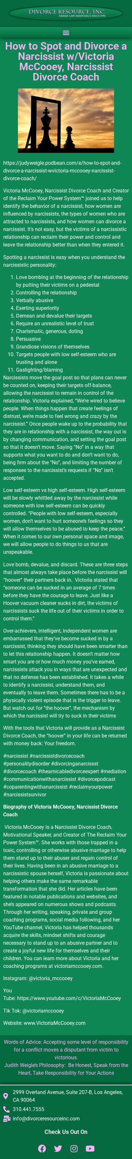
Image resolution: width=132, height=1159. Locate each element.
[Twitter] (58, 1148)
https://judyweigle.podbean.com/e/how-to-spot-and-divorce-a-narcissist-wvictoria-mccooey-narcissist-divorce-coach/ (62, 170)
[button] (66, 32)
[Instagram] (74, 1148)
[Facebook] (42, 1148)
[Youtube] (90, 1148)
